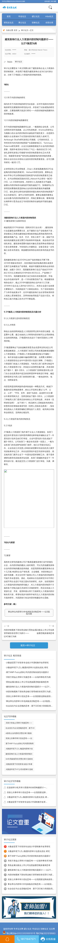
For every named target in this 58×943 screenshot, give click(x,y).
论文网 (52, 929)
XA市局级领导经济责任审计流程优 (19, 759)
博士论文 (22, 22)
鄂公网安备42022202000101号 (20, 933)
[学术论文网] (9, 7)
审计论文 (24, 30)
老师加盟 (47, 1)
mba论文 (49, 16)
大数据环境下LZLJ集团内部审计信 (19, 749)
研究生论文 (9, 22)
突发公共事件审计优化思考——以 (19, 738)
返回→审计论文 (27, 645)
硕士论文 (36, 16)
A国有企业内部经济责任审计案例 (19, 733)
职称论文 (36, 22)
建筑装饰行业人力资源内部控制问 (19, 754)
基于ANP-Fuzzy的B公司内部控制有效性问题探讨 (27, 672)
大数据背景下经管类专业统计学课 (19, 764)
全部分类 (49, 22)
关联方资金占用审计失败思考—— (19, 723)
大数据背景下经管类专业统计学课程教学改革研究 (27, 662)
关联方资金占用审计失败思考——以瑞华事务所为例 (28, 677)
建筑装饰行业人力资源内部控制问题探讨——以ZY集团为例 (31, 686)
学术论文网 (18, 929)
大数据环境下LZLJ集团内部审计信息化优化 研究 (27, 667)
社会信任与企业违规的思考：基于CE (20, 728)
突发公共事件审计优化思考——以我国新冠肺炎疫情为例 (30, 696)
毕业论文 (22, 16)
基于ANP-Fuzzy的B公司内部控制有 (20, 743)
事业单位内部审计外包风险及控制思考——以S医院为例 (29, 612)
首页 (9, 16)
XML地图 (53, 1)
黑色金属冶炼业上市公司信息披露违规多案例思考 (27, 682)
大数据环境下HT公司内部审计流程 (19, 769)
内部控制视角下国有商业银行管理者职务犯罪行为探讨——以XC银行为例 (16, 633)
